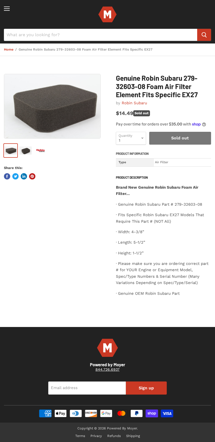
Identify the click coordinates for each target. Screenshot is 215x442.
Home (8, 49)
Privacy (96, 436)
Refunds (114, 436)
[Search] (204, 35)
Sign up (146, 387)
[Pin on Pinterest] (32, 176)
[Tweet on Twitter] (15, 176)
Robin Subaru (134, 103)
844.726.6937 (107, 369)
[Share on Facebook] (7, 176)
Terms (80, 436)
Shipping (133, 436)
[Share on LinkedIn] (24, 176)
